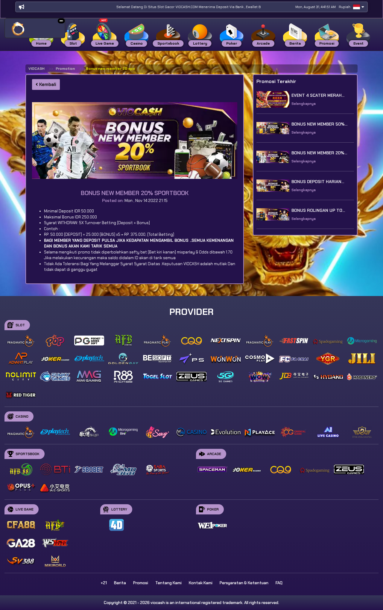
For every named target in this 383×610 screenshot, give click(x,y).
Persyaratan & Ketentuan (244, 582)
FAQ (279, 582)
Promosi (140, 582)
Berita (120, 582)
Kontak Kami (200, 582)
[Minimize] (61, 21)
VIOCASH (36, 68)
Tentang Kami (168, 582)
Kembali (47, 84)
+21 (104, 582)
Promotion (65, 68)
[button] (61, 20)
